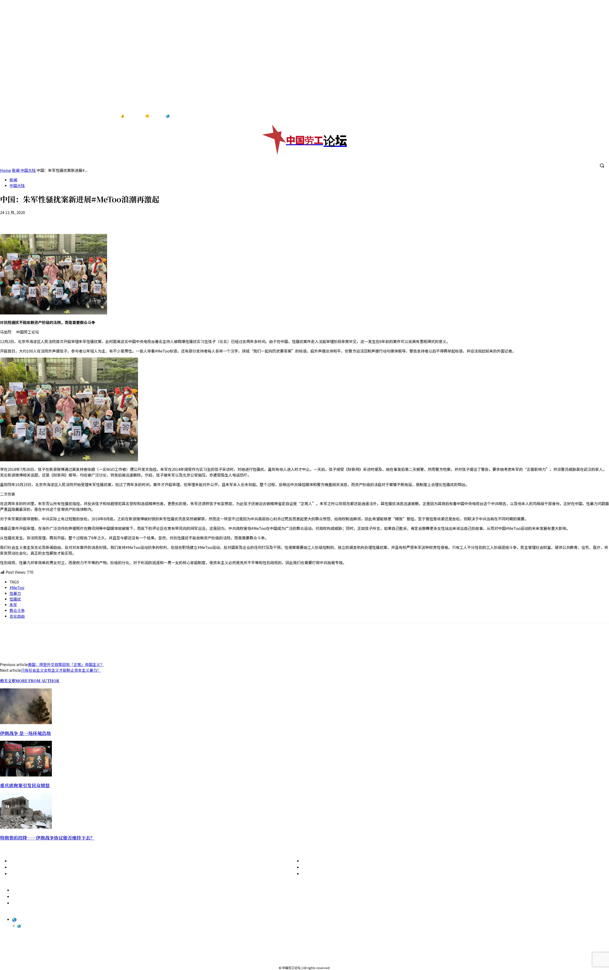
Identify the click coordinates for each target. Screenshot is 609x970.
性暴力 (15, 593)
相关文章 (7, 680)
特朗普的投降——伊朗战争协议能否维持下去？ (47, 837)
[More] (93, 220)
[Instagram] (579, 116)
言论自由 (17, 616)
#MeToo (17, 587)
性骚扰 (15, 599)
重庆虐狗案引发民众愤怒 (25, 785)
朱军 (13, 604)
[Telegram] (589, 116)
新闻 (13, 180)
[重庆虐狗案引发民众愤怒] (26, 775)
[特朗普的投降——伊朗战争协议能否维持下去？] (26, 827)
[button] (602, 165)
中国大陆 (17, 185)
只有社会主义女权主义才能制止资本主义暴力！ (61, 670)
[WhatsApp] (42, 220)
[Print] (59, 220)
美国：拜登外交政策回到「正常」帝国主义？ (66, 664)
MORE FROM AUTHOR (37, 680)
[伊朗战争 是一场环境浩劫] (26, 722)
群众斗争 (17, 610)
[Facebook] (570, 116)
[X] (599, 116)
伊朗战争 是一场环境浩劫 (25, 733)
